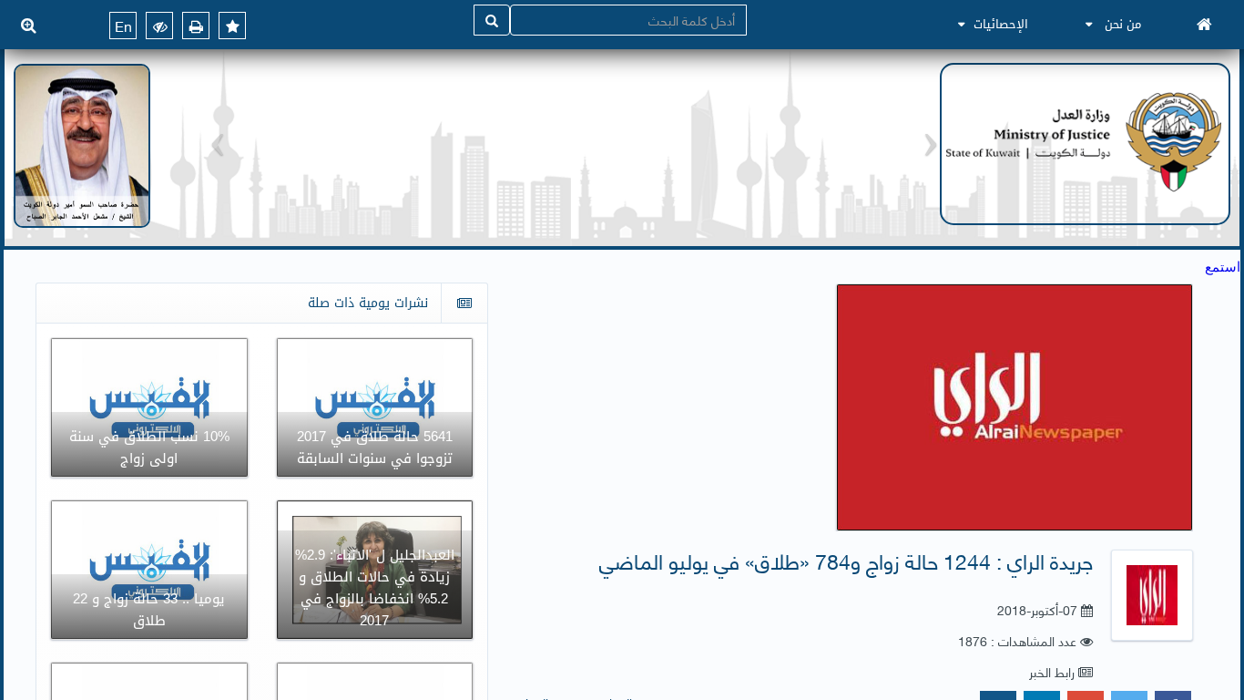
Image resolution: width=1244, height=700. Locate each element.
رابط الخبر (1052, 671)
